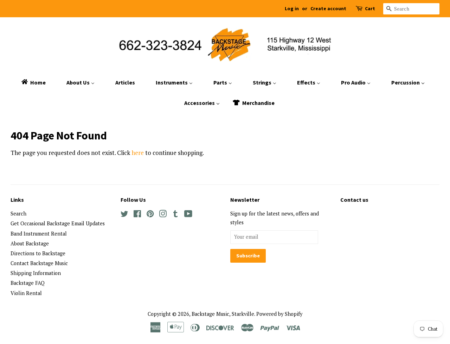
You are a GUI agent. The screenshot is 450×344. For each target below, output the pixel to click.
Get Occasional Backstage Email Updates (58, 223)
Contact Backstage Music (39, 263)
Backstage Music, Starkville (223, 314)
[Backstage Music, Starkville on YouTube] (188, 215)
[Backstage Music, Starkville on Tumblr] (175, 215)
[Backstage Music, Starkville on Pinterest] (150, 215)
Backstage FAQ (28, 283)
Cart (370, 8)
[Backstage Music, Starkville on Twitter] (124, 215)
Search (18, 213)
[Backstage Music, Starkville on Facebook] (137, 215)
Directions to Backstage (38, 253)
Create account (328, 8)
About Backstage (30, 243)
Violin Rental (26, 293)
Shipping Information (36, 273)
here (137, 153)
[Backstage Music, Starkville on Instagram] (163, 215)
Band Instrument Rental (39, 233)
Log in (292, 8)
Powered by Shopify (279, 314)
